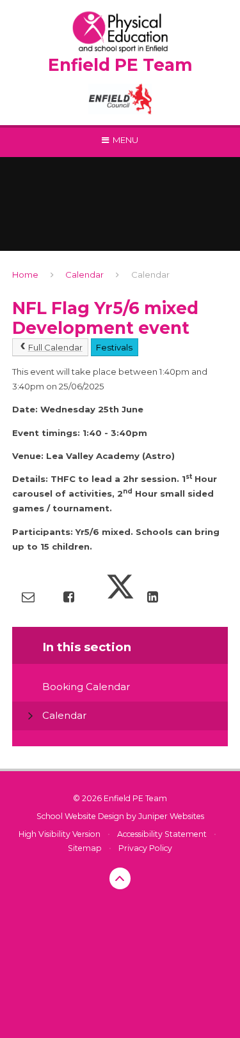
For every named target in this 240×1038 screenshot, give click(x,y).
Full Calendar (55, 347)
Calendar (84, 274)
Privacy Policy (145, 848)
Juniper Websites (171, 816)
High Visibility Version (59, 834)
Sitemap (85, 848)
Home (25, 274)
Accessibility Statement (162, 834)
